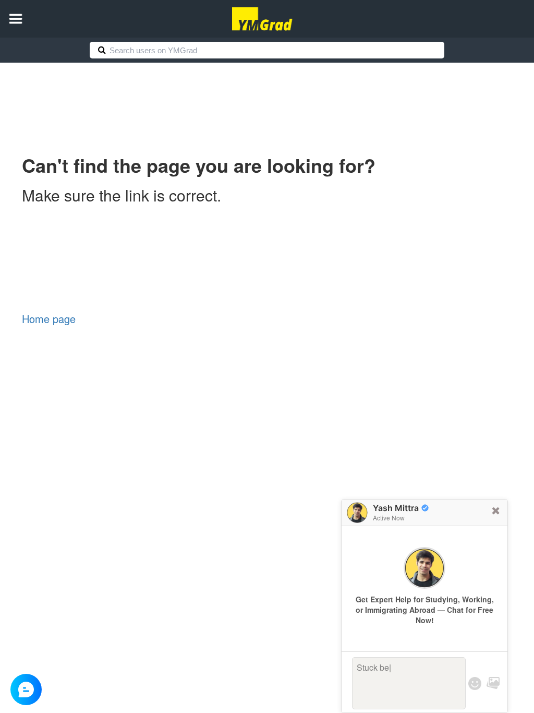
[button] (15, 19)
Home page (49, 318)
